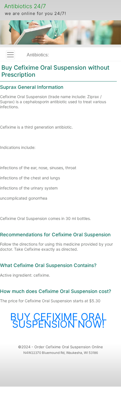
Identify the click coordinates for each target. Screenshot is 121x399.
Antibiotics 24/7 (25, 6)
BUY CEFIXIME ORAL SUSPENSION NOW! (58, 320)
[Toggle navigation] (10, 54)
